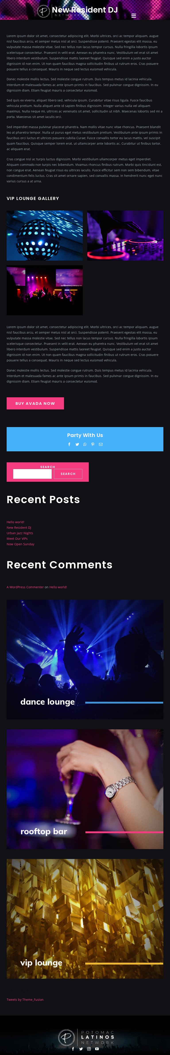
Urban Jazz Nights (20, 533)
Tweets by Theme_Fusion (25, 999)
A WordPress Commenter (25, 587)
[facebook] (73, 1049)
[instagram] (89, 1049)
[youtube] (97, 1049)
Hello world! (15, 522)
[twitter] (81, 1049)
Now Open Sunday (20, 544)
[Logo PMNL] (58, 6)
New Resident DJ (19, 527)
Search (47, 467)
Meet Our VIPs (17, 538)
